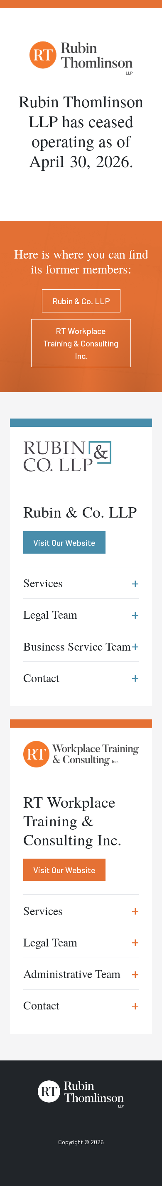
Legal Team (81, 942)
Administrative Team (81, 974)
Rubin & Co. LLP (81, 301)
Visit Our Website (64, 870)
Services (81, 910)
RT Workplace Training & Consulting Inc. (80, 343)
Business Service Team (81, 646)
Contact (81, 1005)
